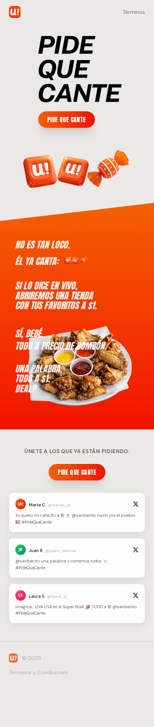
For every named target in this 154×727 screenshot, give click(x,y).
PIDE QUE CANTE (66, 119)
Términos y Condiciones (38, 672)
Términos (134, 12)
